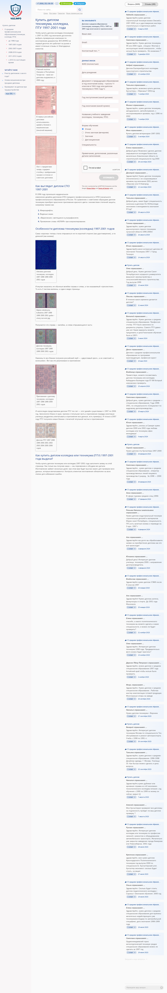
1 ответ (130, 29)
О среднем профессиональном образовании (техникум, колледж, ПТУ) (15, 33)
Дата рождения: (89, 72)
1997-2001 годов (15, 44)
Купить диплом (9, 25)
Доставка (52, 13)
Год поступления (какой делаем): (97, 97)
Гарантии (61, 13)
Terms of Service (103, 188)
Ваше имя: (87, 34)
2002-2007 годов (15, 48)
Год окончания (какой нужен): (96, 106)
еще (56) (9, 94)
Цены (46, 13)
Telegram (81, 3)
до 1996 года (13, 41)
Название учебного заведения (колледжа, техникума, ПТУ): (96, 115)
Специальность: (89, 145)
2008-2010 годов (15, 52)
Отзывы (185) (150, 4)
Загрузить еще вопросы (135, 959)
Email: (84, 42)
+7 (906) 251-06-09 (45, 3)
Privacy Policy (91, 188)
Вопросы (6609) (134, 4)
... (57, 3)
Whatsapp (67, 3)
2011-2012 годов (15, 56)
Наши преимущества (74, 13)
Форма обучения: (90, 125)
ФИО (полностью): (90, 64)
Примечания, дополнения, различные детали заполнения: (100, 154)
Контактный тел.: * (90, 51)
